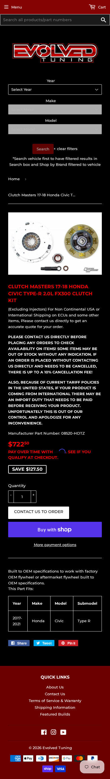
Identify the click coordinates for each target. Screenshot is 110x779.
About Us (55, 687)
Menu (16, 7)
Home (14, 179)
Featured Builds (55, 714)
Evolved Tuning (57, 747)
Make (51, 100)
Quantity (17, 485)
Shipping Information (55, 707)
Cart (101, 7)
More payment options (55, 544)
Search (43, 149)
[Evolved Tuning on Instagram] (53, 733)
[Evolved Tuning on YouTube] (63, 733)
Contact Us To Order (38, 511)
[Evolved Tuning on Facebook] (44, 733)
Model (51, 120)
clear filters (66, 148)
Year (51, 80)
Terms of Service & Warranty (55, 700)
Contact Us (55, 694)
